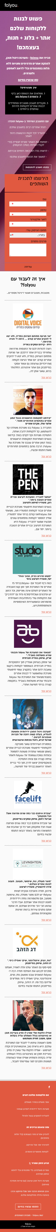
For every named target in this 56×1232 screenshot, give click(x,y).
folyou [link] (34, 58)
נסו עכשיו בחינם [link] (28, 80)
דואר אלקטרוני (38, 219)
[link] (11, 5)
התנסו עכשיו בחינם (28, 1206)
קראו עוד (46, 377)
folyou (28, 1225)
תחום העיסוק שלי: (36, 230)
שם (44, 199)
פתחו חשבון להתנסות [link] (37, 167)
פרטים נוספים (38, 241)
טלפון (43, 210)
